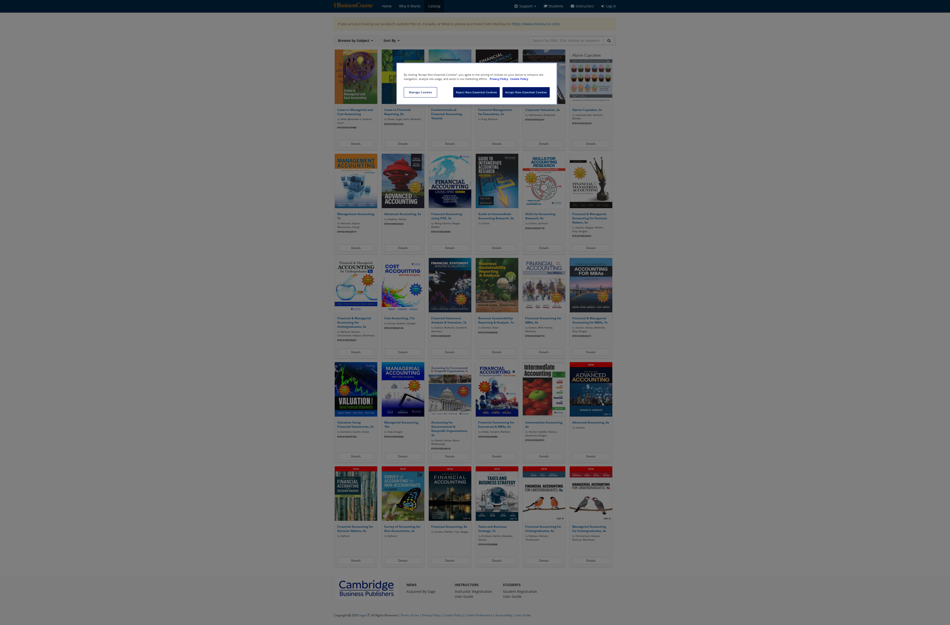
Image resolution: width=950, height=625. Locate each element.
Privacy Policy (499, 79)
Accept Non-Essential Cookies (526, 92)
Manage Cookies (420, 92)
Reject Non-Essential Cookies (476, 92)
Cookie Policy (519, 79)
